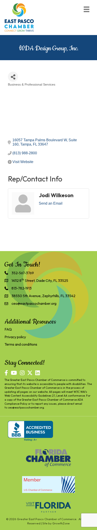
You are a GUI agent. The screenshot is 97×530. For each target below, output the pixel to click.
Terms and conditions (21, 344)
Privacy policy (15, 337)
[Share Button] (13, 77)
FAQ (8, 329)
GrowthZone (61, 523)
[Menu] (86, 9)
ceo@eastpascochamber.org (26, 407)
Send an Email (50, 203)
